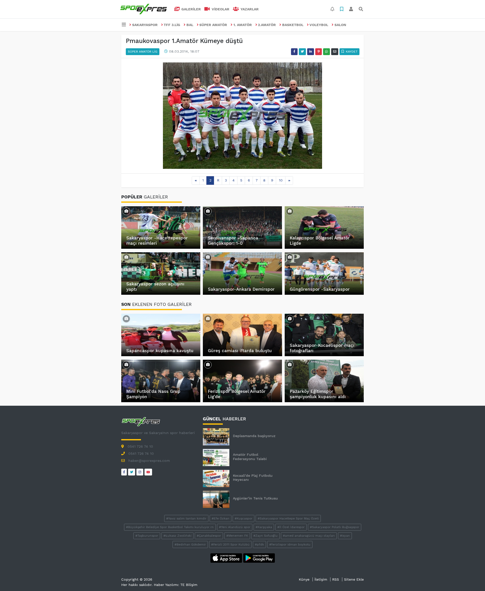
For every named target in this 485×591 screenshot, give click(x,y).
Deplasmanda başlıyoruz (254, 436)
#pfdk (259, 544)
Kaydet (351, 51)
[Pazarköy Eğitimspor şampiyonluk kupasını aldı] (290, 364)
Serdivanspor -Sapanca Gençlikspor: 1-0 (233, 240)
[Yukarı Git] (471, 578)
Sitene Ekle (354, 579)
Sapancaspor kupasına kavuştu (159, 350)
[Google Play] (259, 558)
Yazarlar (249, 9)
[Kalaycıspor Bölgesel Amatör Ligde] (290, 211)
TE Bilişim (188, 585)
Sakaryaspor (145, 25)
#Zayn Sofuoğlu (265, 535)
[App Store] (226, 558)
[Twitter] (131, 472)
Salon (340, 25)
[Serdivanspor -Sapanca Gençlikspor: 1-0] (208, 211)
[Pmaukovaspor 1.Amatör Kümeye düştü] (242, 115)
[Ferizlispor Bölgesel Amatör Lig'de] (208, 364)
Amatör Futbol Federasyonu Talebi (250, 456)
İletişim (320, 579)
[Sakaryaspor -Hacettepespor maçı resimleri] (126, 211)
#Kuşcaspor (243, 518)
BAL (189, 25)
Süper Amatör (213, 25)
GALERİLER (190, 9)
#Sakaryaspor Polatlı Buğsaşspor (334, 527)
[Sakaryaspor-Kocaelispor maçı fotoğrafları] (290, 318)
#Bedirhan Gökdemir (190, 544)
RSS (335, 579)
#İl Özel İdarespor (291, 527)
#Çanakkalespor (209, 535)
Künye (304, 579)
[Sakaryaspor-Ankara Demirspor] (208, 257)
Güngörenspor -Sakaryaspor (320, 289)
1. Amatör (242, 25)
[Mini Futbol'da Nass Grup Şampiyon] (126, 364)
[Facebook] (124, 472)
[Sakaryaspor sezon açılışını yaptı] (126, 257)
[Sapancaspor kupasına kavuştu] (126, 318)
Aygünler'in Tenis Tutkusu (255, 498)
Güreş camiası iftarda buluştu (240, 350)
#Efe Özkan (220, 518)
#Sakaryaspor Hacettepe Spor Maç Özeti (288, 518)
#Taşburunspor (146, 535)
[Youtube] (148, 472)
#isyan (345, 535)
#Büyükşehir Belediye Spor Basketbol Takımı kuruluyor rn (170, 527)
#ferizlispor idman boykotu (289, 544)
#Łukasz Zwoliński (177, 535)
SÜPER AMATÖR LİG (142, 51)
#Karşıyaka (264, 527)
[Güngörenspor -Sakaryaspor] (290, 257)
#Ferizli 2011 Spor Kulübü (230, 544)
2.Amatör (267, 25)
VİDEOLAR (220, 9)
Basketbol (292, 25)
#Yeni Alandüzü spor (234, 527)
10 (281, 180)
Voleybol (318, 25)
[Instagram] (139, 472)
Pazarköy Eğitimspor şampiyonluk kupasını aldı (318, 394)
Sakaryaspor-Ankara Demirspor (241, 289)
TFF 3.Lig (172, 25)
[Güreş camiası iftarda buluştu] (208, 318)
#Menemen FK (237, 535)
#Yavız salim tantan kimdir (186, 518)
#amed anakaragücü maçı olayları (309, 535)
